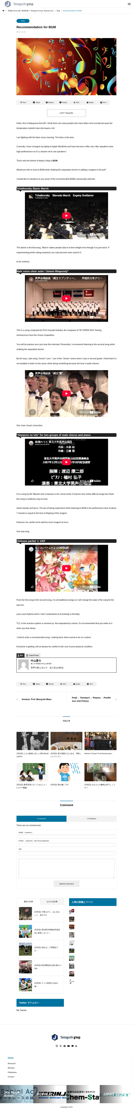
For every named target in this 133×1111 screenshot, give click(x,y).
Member (11, 1068)
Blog (23, 21)
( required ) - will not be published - (34, 841)
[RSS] (76, 1046)
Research (12, 1063)
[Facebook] (65, 1046)
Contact (11, 1077)
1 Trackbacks (91, 819)
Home (11, 1058)
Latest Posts (34, 655)
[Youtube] (68, 1046)
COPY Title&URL (66, 113)
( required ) (25, 832)
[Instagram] (57, 1046)
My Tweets (21, 1010)
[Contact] (73, 1046)
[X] (61, 1046)
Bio (21, 655)
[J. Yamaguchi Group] (19, 4)
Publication (12, 1072)
